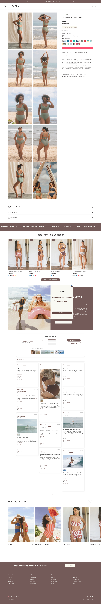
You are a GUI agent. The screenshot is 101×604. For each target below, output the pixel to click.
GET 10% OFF (62, 312)
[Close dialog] (72, 286)
